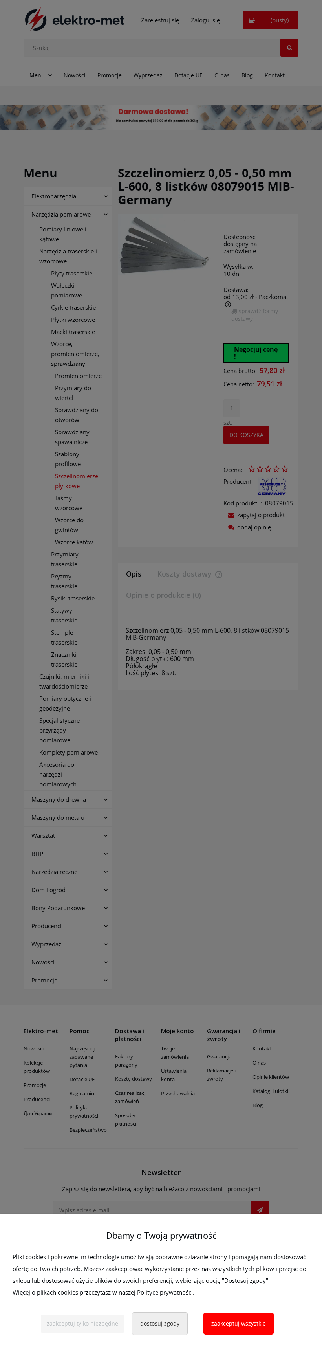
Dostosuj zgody (159, 1323)
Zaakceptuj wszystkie (238, 1323)
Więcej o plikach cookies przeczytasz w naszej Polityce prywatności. (103, 1292)
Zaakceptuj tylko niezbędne (82, 1323)
